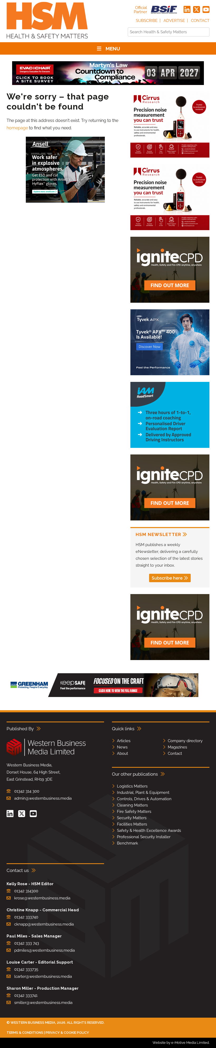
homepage (17, 127)
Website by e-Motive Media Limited (181, 1043)
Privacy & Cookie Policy (67, 1033)
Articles (123, 740)
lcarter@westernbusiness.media (43, 976)
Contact (200, 20)
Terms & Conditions (25, 1033)
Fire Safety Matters (134, 811)
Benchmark (127, 843)
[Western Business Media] (46, 754)
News (122, 747)
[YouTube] (206, 9)
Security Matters (131, 817)
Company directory (185, 740)
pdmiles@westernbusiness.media (44, 950)
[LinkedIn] (187, 9)
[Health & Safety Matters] (47, 40)
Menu (113, 48)
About (122, 753)
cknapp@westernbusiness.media (44, 924)
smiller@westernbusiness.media (43, 1002)
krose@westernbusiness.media (42, 898)
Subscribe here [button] (167, 578)
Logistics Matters (132, 786)
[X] (196, 9)
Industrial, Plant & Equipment (143, 792)
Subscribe (147, 20)
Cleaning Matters (132, 805)
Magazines (177, 747)
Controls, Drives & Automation (144, 798)
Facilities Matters (132, 824)
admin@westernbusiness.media (43, 798)
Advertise (174, 20)
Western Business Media (33, 1023)
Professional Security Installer (143, 836)
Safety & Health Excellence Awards (149, 830)
